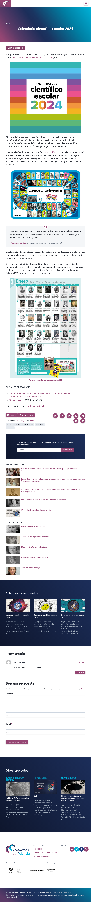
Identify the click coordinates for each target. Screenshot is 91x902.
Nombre (9, 716)
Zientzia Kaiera (40, 778)
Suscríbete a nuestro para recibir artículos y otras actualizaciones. (45, 443)
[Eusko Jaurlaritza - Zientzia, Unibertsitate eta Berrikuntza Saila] (51, 871)
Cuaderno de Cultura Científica (15, 779)
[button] (55, 415)
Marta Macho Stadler (36, 406)
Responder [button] (80, 672)
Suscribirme (67, 450)
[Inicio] (5, 3)
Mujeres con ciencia (41, 856)
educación (10, 428)
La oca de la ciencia (45, 222)
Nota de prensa (16, 400)
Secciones (37, 849)
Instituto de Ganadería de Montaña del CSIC (32, 57)
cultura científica (27, 424)
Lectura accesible (15, 48)
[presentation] (45, 472)
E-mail (9, 724)
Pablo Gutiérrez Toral (18, 243)
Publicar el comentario (17, 742)
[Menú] (86, 3)
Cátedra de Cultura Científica (45, 853)
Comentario (11, 693)
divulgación (39, 424)
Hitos (8, 24)
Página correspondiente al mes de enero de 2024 (45, 380)
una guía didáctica (50, 152)
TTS (17, 270)
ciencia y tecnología (13, 424)
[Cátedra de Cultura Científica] (16, 870)
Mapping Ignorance (69, 778)
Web (7, 733)
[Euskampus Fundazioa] (37, 870)
